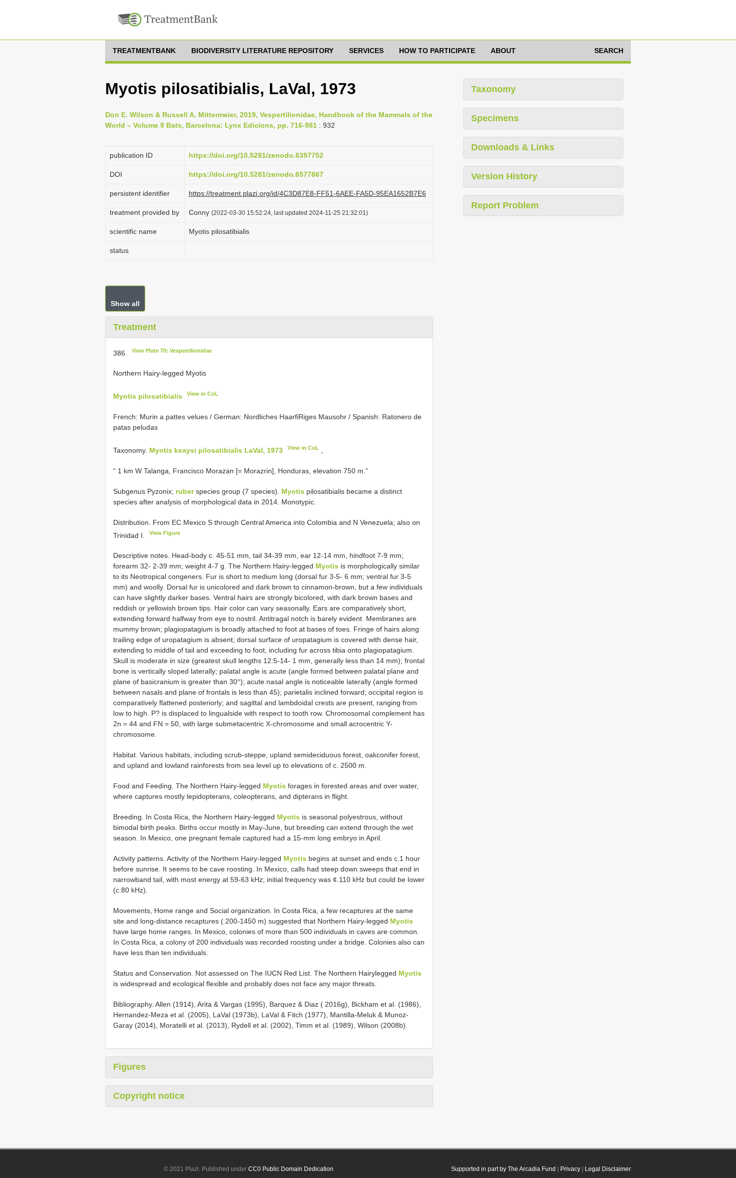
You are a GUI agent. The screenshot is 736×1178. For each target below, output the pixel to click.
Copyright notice (149, 1096)
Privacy (570, 1168)
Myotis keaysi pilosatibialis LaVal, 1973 (216, 450)
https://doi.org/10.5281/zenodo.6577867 (256, 174)
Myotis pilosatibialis (147, 396)
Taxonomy (493, 89)
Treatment (134, 327)
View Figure (164, 533)
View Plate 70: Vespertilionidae (172, 351)
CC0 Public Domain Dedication (290, 1168)
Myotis (292, 491)
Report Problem (505, 205)
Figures (129, 1067)
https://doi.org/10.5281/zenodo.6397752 (256, 155)
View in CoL (202, 394)
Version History (504, 176)
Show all (125, 304)
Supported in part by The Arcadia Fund (503, 1168)
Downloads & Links (512, 147)
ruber (185, 491)
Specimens (495, 118)
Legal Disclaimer (608, 1168)
